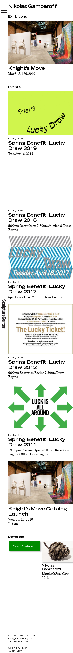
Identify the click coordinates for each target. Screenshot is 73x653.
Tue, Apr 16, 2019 (20, 153)
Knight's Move (26, 68)
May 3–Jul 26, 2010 (21, 73)
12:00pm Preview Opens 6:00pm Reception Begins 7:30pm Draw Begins (38, 452)
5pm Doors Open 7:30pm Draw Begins (35, 297)
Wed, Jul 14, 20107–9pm (20, 521)
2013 (56, 575)
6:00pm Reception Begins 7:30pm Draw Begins (36, 374)
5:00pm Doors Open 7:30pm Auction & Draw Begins (39, 227)
